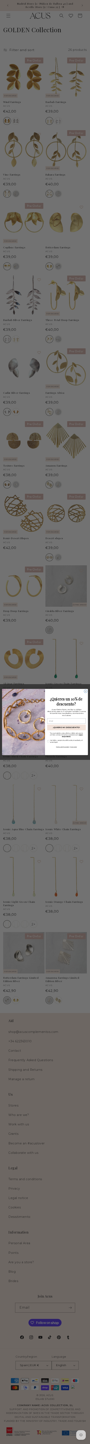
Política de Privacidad (62, 747)
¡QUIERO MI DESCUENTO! (66, 727)
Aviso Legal (73, 747)
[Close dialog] (85, 691)
